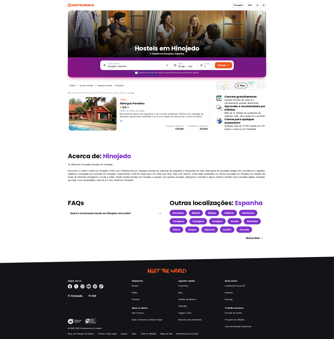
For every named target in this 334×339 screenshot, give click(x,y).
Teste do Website (148, 334)
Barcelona (178, 213)
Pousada (135, 299)
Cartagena (198, 221)
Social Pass (183, 286)
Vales (134, 334)
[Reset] (167, 65)
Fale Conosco (138, 313)
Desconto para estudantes (190, 320)
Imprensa (229, 292)
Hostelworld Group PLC (235, 286)
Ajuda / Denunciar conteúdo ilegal (147, 320)
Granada (244, 229)
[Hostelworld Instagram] (82, 286)
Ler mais (130, 93)
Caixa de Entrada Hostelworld (238, 326)
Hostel (123, 100)
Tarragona (178, 221)
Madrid (196, 213)
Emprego (229, 299)
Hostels (135, 286)
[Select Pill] (257, 5)
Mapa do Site (166, 334)
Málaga (212, 213)
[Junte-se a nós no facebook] (70, 286)
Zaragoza (217, 221)
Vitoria (176, 229)
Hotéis (134, 292)
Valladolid (252, 221)
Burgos (192, 229)
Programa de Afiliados (234, 320)
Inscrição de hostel (233, 313)
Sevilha (227, 229)
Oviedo (234, 221)
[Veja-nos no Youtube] (89, 286)
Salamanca (248, 213)
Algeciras (209, 229)
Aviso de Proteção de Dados (81, 334)
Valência (229, 213)
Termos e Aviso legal (107, 334)
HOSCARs (182, 306)
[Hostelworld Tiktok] (101, 286)
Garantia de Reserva (187, 299)
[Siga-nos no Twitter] (76, 286)
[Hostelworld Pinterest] (95, 286)
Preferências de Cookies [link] (187, 334)
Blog (180, 292)
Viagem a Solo (184, 313)
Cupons (124, 334)
